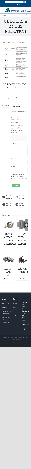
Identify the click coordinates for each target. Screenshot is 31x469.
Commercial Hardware (16, 98)
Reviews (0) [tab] (5, 105)
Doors (5, 307)
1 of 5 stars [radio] (13, 138)
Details (9, 250)
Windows (6, 304)
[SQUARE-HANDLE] (22, 260)
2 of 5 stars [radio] (16, 138)
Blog (14, 307)
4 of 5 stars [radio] (23, 138)
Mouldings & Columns (6, 320)
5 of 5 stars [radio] (26, 138)
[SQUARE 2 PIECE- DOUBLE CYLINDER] (8, 225)
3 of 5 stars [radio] (19, 138)
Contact (15, 315)
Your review (15, 143)
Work (14, 311)
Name (13, 159)
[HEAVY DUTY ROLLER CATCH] (22, 225)
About (15, 304)
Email (13, 166)
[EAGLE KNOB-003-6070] (8, 260)
